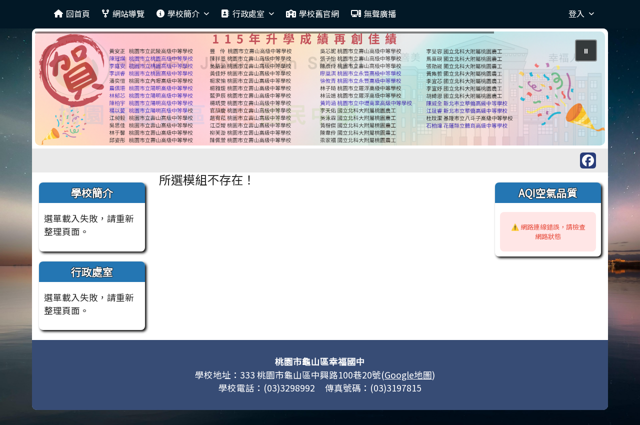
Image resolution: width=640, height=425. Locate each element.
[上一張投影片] (59, 90)
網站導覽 (128, 14)
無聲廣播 (380, 14)
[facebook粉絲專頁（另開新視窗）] (588, 160)
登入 (576, 14)
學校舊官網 (319, 14)
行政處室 (248, 14)
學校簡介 (184, 14)
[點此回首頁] (320, 89)
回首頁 (78, 14)
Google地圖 (408, 374)
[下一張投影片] (581, 90)
